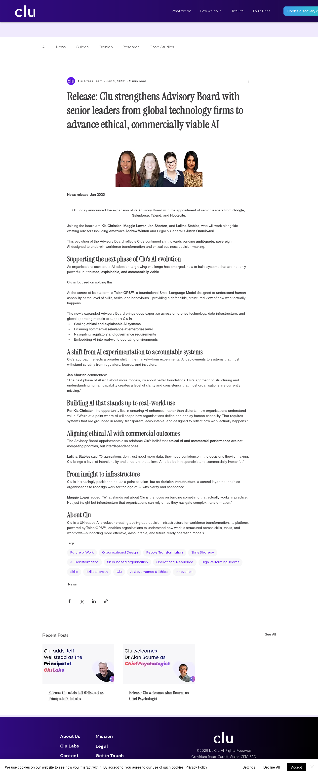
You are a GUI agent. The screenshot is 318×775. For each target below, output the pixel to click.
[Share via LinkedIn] (93, 601)
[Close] (312, 767)
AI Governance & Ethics (148, 572)
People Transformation (164, 552)
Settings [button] (248, 767)
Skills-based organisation (127, 562)
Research (131, 47)
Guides (82, 47)
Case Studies (162, 47)
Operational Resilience (174, 562)
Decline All (271, 767)
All (44, 47)
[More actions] (248, 81)
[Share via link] (106, 601)
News (61, 47)
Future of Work (82, 552)
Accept (296, 767)
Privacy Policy (196, 767)
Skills (74, 572)
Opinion (106, 47)
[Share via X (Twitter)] (81, 601)
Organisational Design (120, 552)
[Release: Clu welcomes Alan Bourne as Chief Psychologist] (159, 664)
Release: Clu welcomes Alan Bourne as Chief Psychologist (159, 696)
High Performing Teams (220, 562)
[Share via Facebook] (69, 601)
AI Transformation (84, 562)
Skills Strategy (202, 552)
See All (270, 634)
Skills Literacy (97, 572)
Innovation (184, 572)
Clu (119, 572)
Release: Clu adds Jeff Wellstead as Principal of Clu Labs (76, 696)
